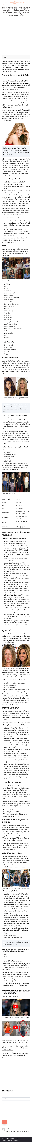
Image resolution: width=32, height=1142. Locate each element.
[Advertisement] (16, 34)
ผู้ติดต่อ (3, 1138)
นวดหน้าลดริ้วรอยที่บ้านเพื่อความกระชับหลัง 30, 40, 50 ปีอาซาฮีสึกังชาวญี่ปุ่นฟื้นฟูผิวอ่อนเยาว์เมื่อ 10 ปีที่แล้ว (15, 1048)
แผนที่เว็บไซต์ (9, 1138)
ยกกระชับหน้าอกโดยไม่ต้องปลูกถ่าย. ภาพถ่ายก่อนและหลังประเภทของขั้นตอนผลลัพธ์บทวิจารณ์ (15, 1055)
